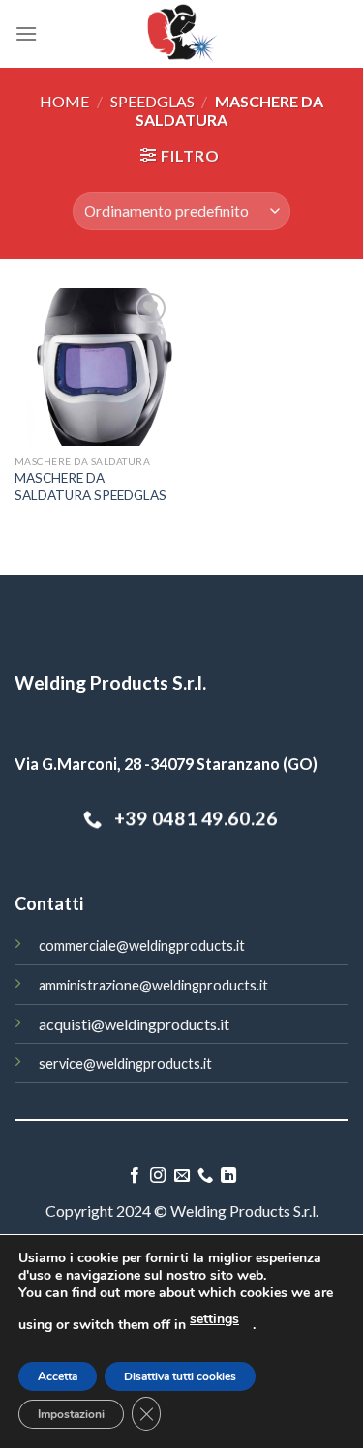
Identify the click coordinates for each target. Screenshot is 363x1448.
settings (214, 1319)
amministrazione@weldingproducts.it (153, 985)
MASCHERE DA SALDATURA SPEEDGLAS (90, 486)
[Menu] (26, 33)
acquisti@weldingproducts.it (134, 1024)
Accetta (57, 1376)
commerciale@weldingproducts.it (142, 945)
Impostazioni (71, 1414)
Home (64, 101)
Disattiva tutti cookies (180, 1376)
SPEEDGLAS (152, 101)
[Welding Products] (181, 34)
